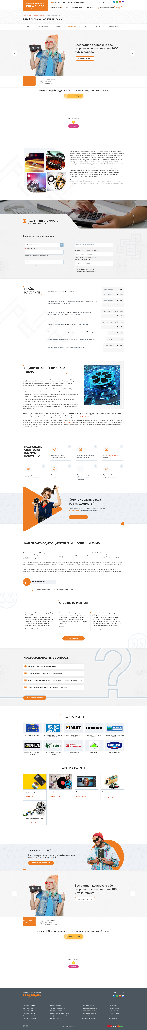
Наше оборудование (115, 1016)
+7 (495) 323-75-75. (85, 417)
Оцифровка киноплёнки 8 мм (59, 1011)
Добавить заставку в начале (85, 269)
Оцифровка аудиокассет (89, 1013)
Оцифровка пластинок (88, 1005)
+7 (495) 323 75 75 (103, 2)
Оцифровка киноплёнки (57, 1008)
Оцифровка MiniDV (56, 1005)
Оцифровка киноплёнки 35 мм (59, 1016)
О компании (112, 1005)
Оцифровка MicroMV (29, 1018)
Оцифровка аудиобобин (89, 1011)
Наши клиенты (113, 1018)
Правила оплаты (114, 1013)
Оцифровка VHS (28, 1008)
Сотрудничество (114, 1011)
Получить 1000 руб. (73, 96)
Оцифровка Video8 (29, 1013)
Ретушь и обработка (88, 1016)
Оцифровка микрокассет (89, 1008)
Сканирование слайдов (89, 1018)
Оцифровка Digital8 (29, 1016)
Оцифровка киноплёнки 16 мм (59, 1013)
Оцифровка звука (55, 1018)
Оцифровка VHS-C (29, 1011)
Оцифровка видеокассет (30, 1005)
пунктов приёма (67, 422)
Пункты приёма (114, 1008)
